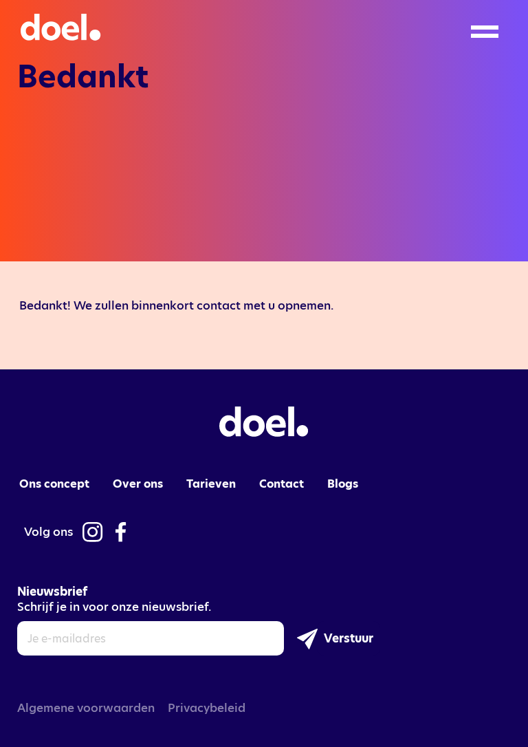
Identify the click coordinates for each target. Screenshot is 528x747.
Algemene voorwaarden (86, 707)
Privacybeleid (206, 707)
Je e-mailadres (67, 639)
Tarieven (211, 484)
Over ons (138, 484)
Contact (281, 484)
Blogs (342, 484)
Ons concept (54, 484)
